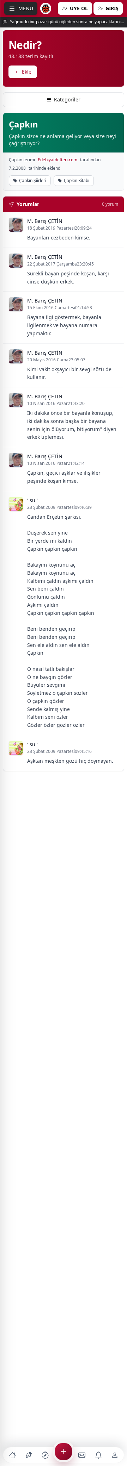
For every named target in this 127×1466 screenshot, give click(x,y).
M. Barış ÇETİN (44, 221)
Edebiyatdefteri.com (57, 160)
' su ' (32, 500)
